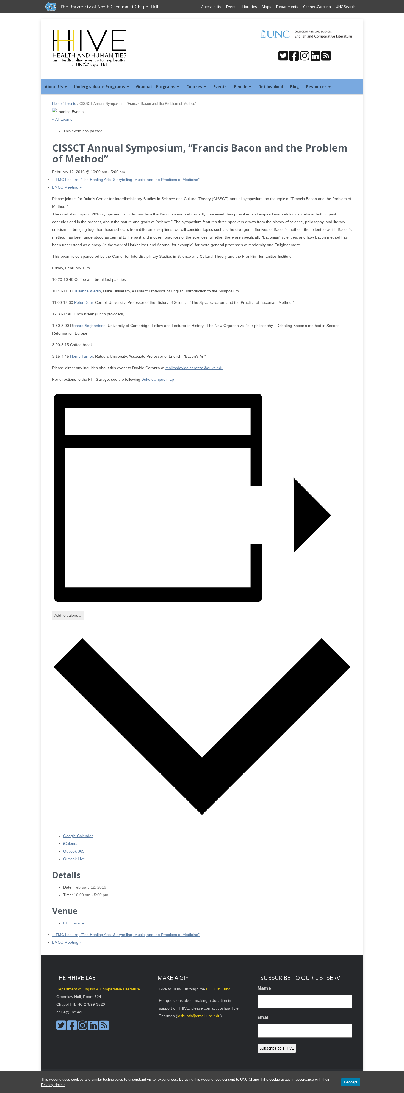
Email (264, 1017)
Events (231, 6)
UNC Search (346, 6)
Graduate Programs (156, 86)
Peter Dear (83, 302)
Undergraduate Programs (100, 86)
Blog (294, 86)
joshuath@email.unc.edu (198, 1016)
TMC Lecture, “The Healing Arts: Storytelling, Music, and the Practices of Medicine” (126, 179)
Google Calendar (78, 836)
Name (264, 988)
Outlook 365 (73, 851)
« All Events (62, 119)
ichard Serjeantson (89, 325)
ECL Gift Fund (218, 989)
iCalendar (71, 843)
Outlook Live (74, 859)
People (241, 86)
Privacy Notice (53, 1085)
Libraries (249, 6)
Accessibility (211, 6)
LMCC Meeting (67, 187)
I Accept (350, 1082)
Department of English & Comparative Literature (98, 989)
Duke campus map (157, 379)
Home (57, 104)
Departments (287, 6)
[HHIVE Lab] (90, 48)
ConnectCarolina (317, 6)
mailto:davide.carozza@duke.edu (194, 368)
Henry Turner (81, 356)
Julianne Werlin (87, 291)
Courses (194, 86)
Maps (266, 6)
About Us (54, 86)
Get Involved (270, 86)
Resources (317, 86)
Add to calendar (68, 615)
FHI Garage (73, 923)
